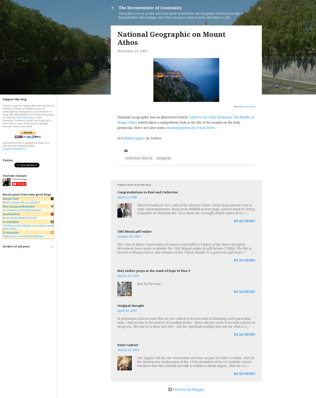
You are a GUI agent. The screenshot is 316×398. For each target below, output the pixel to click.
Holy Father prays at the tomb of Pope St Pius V (153, 271)
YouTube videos (25, 117)
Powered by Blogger (188, 389)
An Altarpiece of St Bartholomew (22, 210)
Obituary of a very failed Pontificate (23, 236)
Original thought (130, 305)
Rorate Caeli (10, 198)
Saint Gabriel (127, 345)
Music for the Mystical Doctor (20, 218)
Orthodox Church (138, 158)
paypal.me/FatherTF (14, 148)
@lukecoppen (134, 138)
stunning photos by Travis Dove (190, 128)
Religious (164, 158)
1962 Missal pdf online (134, 231)
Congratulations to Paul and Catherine (147, 192)
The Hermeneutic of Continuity (150, 8)
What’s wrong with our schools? (21, 202)
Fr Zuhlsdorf (11, 222)
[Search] (260, 9)
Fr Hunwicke (11, 232)
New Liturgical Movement (19, 206)
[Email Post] (126, 152)
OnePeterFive (11, 214)
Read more (244, 221)
